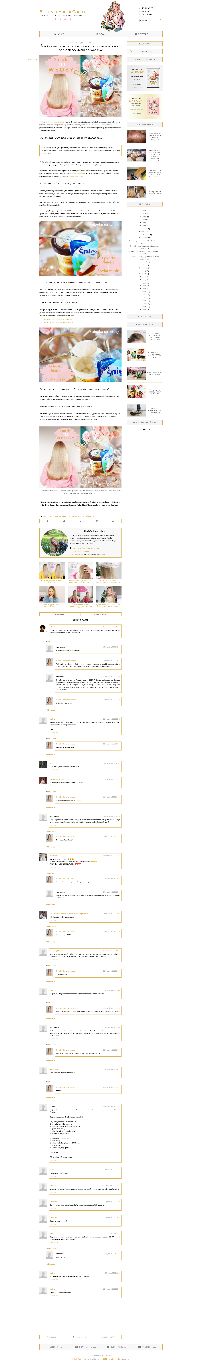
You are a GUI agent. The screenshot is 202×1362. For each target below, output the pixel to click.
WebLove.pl (125, 1359)
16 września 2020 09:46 (111, 1027)
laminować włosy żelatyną (54, 122)
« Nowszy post (59, 614)
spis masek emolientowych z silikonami (58, 319)
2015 (144, 298)
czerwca (145, 268)
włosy (59, 34)
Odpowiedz (54, 636)
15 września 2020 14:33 (111, 951)
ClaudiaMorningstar (57, 779)
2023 (144, 217)
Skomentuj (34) (32, 59)
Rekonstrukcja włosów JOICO (155, 192)
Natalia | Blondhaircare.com (66, 661)
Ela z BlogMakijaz (56, 951)
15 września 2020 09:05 (111, 914)
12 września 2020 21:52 (111, 719)
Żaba (52, 1170)
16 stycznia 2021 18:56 (112, 1254)
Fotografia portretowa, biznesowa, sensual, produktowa (70, 914)
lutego (144, 280)
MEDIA (57, 15)
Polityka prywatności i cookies (101, 1355)
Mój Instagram (77, 554)
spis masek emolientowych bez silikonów (58, 322)
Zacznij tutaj (148, 8)
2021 (144, 223)
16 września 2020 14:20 (111, 931)
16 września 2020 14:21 (111, 1050)
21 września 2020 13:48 (111, 700)
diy (55, 516)
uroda (100, 34)
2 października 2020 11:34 (110, 1185)
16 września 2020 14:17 (111, 661)
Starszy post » (101, 614)
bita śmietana (48, 516)
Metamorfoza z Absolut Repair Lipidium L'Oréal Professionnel (155, 173)
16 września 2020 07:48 (111, 990)
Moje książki (147, 11)
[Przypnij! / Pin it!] (80, 521)
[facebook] (55, 19)
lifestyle (141, 34)
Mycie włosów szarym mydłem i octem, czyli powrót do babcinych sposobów (155, 155)
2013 (144, 304)
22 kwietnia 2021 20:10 (111, 1289)
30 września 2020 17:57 (111, 1170)
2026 (145, 211)
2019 (144, 286)
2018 (144, 289)
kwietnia (145, 274)
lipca (145, 265)
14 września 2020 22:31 (111, 856)
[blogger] (71, 19)
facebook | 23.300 (56, 1347)
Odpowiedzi (51, 642)
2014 (144, 301)
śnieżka (87, 516)
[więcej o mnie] (54, 556)
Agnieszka (54, 1069)
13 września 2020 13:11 (111, 779)
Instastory (104, 554)
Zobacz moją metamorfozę (82, 551)
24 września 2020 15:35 (111, 1106)
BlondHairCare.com (93, 1359)
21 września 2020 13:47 (111, 1087)
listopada (144, 232)
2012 (144, 307)
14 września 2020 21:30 (111, 816)
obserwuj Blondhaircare (144, 51)
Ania (51, 763)
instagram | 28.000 (87, 1347)
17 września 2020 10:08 (111, 677)
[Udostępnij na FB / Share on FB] (48, 521)
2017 (144, 292)
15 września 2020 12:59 (111, 647)
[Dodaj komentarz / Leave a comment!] (113, 521)
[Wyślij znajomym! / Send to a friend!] (97, 521)
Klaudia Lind (54, 627)
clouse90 (53, 856)
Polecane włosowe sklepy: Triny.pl (154, 373)
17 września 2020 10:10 (111, 892)
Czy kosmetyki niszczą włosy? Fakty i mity (155, 392)
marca (145, 277)
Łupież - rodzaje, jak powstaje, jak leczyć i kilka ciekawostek (154, 336)
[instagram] (60, 19)
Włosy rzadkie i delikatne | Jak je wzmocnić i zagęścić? (155, 136)
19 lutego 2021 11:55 (112, 1273)
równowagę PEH (79, 173)
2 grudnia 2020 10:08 (112, 1202)
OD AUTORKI (46, 15)
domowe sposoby (77, 516)
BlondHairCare (63, 11)
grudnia (145, 229)
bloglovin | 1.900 (118, 1347)
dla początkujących (63, 516)
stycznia (145, 283)
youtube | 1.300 (149, 1347)
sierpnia (145, 262)
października (145, 235)
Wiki (52, 1233)
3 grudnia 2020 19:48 (112, 1217)
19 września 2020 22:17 (111, 1069)
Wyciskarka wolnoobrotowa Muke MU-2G (154, 410)
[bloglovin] (65, 19)
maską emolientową (75, 176)
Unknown (53, 719)
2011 (144, 310)
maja (145, 271)
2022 (145, 220)
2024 (145, 214)
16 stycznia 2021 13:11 (112, 1233)
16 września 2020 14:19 (111, 797)
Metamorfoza (148, 15)
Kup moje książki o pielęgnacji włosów (85, 548)
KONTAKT (67, 15)
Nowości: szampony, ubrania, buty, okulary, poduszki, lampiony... (155, 355)
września (145, 238)
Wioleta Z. (54, 1185)
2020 (144, 226)
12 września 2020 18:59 (111, 627)
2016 (144, 295)
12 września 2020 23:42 (111, 763)
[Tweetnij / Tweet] (64, 521)
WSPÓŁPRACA (80, 15)
